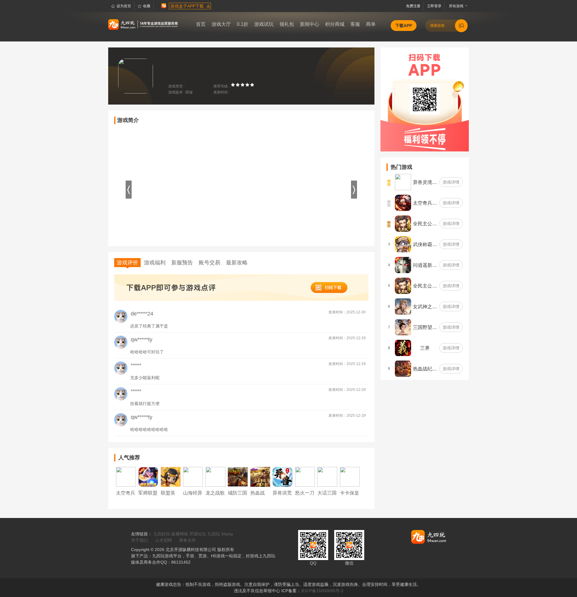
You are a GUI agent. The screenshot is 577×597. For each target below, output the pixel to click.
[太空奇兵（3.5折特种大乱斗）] (126, 476)
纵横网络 (179, 534)
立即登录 (434, 6)
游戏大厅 (221, 24)
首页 (201, 24)
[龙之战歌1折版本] (215, 476)
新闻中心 (309, 24)
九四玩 (213, 534)
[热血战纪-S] (260, 476)
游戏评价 (127, 263)
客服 (355, 24)
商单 (371, 24)
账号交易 (209, 263)
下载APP (403, 25)
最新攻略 (237, 263)
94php (227, 534)
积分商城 (334, 24)
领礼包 (286, 24)
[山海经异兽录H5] (193, 476)
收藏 (146, 6)
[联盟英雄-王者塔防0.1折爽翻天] (171, 476)
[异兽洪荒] (282, 476)
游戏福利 (155, 263)
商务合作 (187, 540)
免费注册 (414, 6)
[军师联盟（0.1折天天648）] (148, 476)
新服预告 (182, 263)
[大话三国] (327, 476)
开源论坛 (197, 534)
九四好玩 (161, 534)
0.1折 (242, 24)
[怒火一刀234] (305, 476)
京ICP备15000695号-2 (322, 590)
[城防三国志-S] (238, 476)
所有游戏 (454, 6)
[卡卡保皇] (350, 476)
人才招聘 (163, 540)
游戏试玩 (263, 24)
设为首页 (124, 6)
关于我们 (139, 540)
